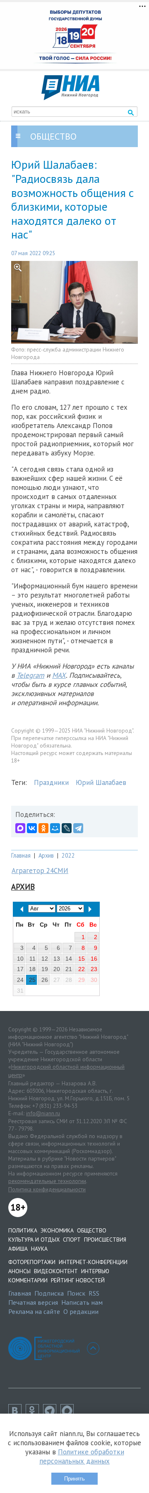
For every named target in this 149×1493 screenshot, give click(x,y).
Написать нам (82, 1302)
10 (20, 958)
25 (32, 979)
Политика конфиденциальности (47, 1189)
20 (56, 969)
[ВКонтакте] (32, 828)
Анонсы (19, 1271)
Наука (39, 1248)
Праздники (51, 782)
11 (32, 958)
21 (68, 969)
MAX (59, 675)
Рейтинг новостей (78, 1280)
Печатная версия (33, 1302)
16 (94, 958)
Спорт (72, 1239)
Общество (91, 1230)
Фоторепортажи (31, 1262)
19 (44, 969)
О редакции (81, 1311)
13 (56, 958)
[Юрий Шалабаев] (74, 302)
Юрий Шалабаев (101, 782)
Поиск (76, 1293)
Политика (22, 1230)
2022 (68, 855)
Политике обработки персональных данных (81, 1456)
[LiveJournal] (67, 828)
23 (94, 969)
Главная (21, 855)
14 (68, 958)
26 (44, 979)
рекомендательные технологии (47, 1181)
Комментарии (28, 1280)
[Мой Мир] (55, 828)
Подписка (49, 1293)
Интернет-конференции (93, 1262)
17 (20, 969)
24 (20, 979)
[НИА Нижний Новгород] (70, 97)
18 (32, 969)
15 (81, 958)
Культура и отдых (34, 1239)
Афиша (18, 1248)
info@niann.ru (43, 1113)
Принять (74, 1479)
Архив (46, 855)
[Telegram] (78, 828)
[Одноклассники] (43, 828)
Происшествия (105, 1239)
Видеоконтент (56, 1271)
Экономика (57, 1230)
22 (81, 969)
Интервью (95, 1271)
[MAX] (20, 828)
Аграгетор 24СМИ (40, 870)
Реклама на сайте (34, 1311)
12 (44, 958)
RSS (94, 1293)
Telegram (30, 675)
